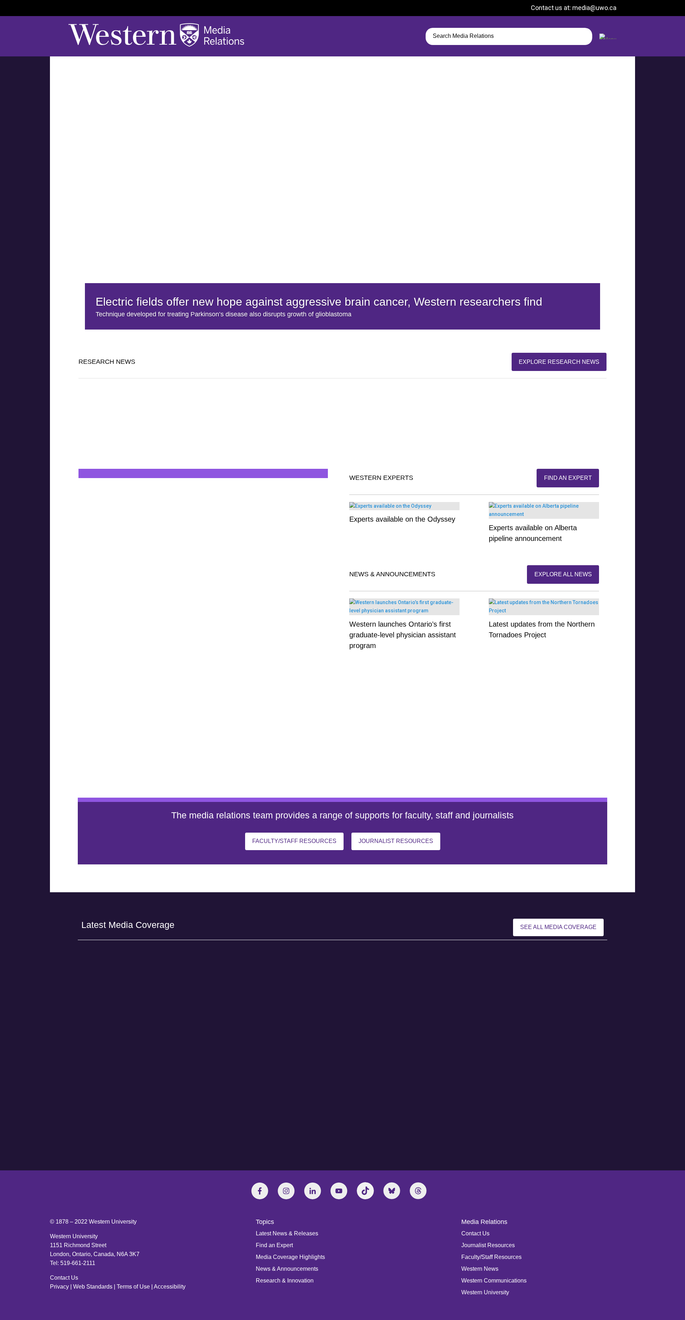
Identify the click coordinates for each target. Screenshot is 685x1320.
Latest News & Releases (287, 1233)
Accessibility (170, 1287)
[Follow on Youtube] (339, 1190)
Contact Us (64, 1278)
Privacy (59, 1287)
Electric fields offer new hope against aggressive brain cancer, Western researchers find (319, 301)
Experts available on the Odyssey (402, 519)
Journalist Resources (396, 841)
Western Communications (494, 1281)
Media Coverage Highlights (290, 1257)
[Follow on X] (391, 1190)
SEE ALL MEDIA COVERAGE (558, 927)
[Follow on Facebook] (259, 1190)
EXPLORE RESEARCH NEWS (559, 362)
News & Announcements (287, 1269)
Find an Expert (274, 1245)
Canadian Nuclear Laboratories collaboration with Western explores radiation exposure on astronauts (520, 428)
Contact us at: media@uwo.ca (573, 7)
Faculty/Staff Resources (294, 841)
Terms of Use (133, 1287)
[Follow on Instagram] (286, 1190)
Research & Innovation (285, 1281)
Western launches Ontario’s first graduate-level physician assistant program (402, 634)
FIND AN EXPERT (568, 478)
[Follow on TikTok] (365, 1190)
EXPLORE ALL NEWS (563, 574)
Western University (485, 1292)
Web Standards (92, 1287)
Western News (479, 1269)
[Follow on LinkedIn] (312, 1190)
